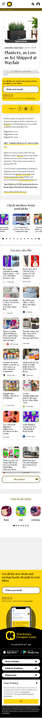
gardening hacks (26, 180)
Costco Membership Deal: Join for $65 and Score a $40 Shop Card (31, 398)
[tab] (6, 238)
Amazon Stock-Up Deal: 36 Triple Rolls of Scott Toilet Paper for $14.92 (30, 367)
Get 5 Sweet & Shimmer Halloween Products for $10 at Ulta (10, 429)
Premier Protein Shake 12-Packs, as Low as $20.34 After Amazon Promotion (11, 367)
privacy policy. (25, 692)
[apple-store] (11, 652)
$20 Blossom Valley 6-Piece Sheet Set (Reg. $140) (29, 303)
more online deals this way (15, 192)
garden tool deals (23, 174)
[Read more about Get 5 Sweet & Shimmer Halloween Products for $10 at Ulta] (11, 416)
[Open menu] (3, 4)
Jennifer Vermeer (14, 47)
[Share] (31, 108)
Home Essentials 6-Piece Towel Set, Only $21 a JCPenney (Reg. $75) (11, 304)
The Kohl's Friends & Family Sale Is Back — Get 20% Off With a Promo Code (11, 273)
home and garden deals (14, 177)
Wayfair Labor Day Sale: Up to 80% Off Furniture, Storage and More (31, 334)
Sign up (20, 155)
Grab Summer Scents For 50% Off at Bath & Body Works (29, 428)
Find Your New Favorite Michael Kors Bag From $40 (30, 463)
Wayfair (7, 124)
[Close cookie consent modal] (36, 683)
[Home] (9, 4)
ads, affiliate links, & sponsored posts (22, 71)
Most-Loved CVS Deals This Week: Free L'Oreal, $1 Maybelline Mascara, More (10, 465)
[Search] (33, 4)
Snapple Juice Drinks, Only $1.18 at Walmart (10, 395)
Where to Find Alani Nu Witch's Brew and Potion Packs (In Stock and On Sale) (10, 335)
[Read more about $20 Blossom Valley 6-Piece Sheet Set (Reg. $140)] (31, 292)
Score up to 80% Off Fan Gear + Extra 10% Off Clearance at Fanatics (30, 273)
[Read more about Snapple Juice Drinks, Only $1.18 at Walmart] (11, 385)
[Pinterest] (26, 108)
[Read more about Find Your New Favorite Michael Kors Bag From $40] (31, 452)
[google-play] (31, 652)
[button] (36, 661)
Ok (21, 701)
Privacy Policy (31, 98)
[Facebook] (20, 108)
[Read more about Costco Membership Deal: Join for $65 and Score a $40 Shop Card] (31, 385)
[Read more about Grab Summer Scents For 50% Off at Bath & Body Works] (31, 416)
